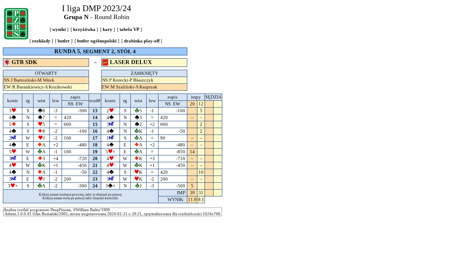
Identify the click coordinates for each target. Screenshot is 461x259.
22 (95, 172)
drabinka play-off (142, 41)
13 (95, 110)
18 (95, 144)
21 (95, 165)
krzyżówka (84, 29)
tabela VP (129, 29)
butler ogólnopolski (97, 41)
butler (64, 41)
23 (95, 179)
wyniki (59, 29)
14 (95, 117)
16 (95, 131)
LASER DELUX (130, 62)
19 (95, 151)
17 (95, 138)
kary (107, 29)
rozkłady (41, 41)
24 (95, 185)
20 (95, 158)
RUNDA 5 (67, 51)
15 (95, 124)
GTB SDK (24, 62)
